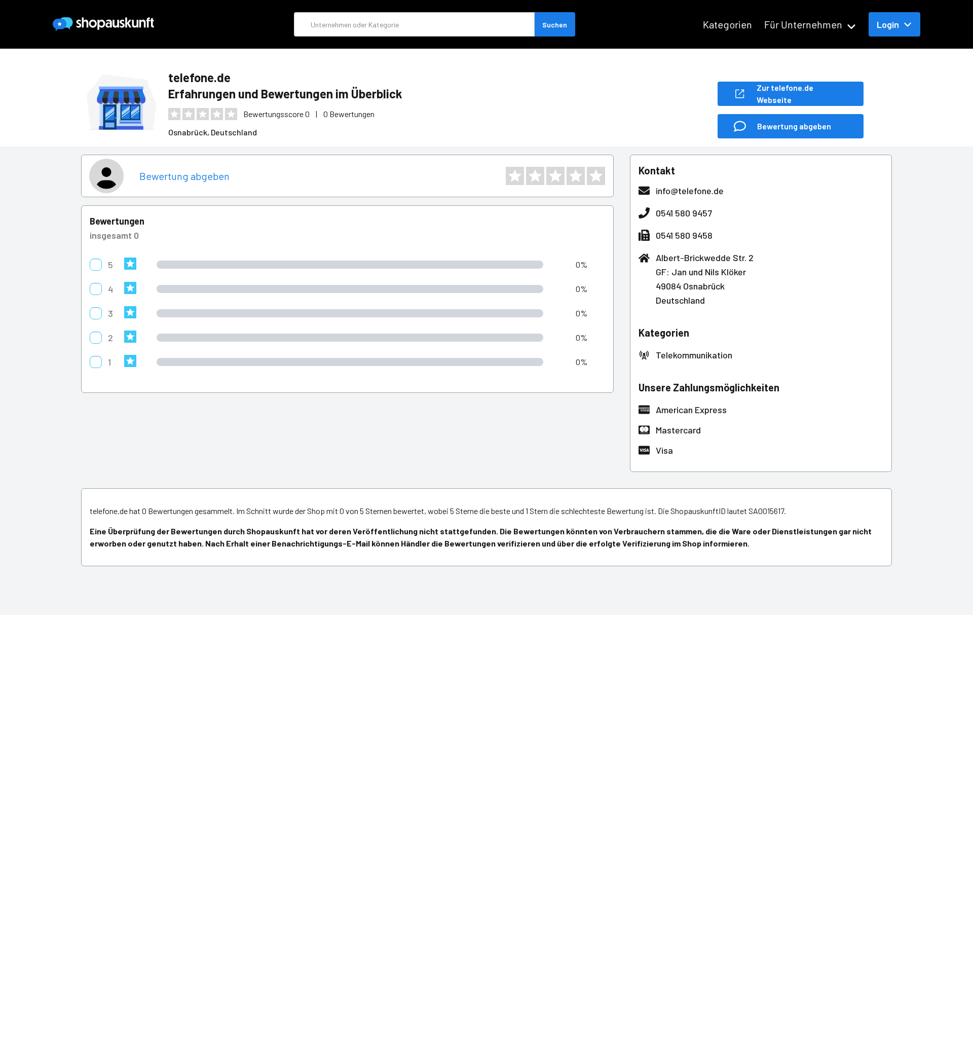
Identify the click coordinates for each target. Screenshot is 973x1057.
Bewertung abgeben (184, 176)
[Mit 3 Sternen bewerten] (555, 176)
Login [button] (888, 24)
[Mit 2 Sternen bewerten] (535, 176)
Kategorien (727, 24)
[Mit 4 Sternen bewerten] (576, 176)
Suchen (554, 24)
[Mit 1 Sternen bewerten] (515, 176)
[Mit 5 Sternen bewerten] (596, 176)
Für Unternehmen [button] (803, 24)
